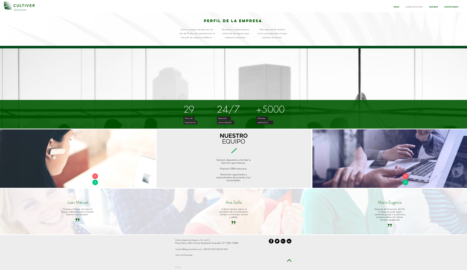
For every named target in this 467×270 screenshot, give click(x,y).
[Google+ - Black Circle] (283, 241)
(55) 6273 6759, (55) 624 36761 (215, 249)
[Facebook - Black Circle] (271, 241)
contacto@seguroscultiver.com (188, 249)
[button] (434, 6)
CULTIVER (24, 5)
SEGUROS (20, 10)
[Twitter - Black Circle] (277, 241)
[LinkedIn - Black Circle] (289, 241)
